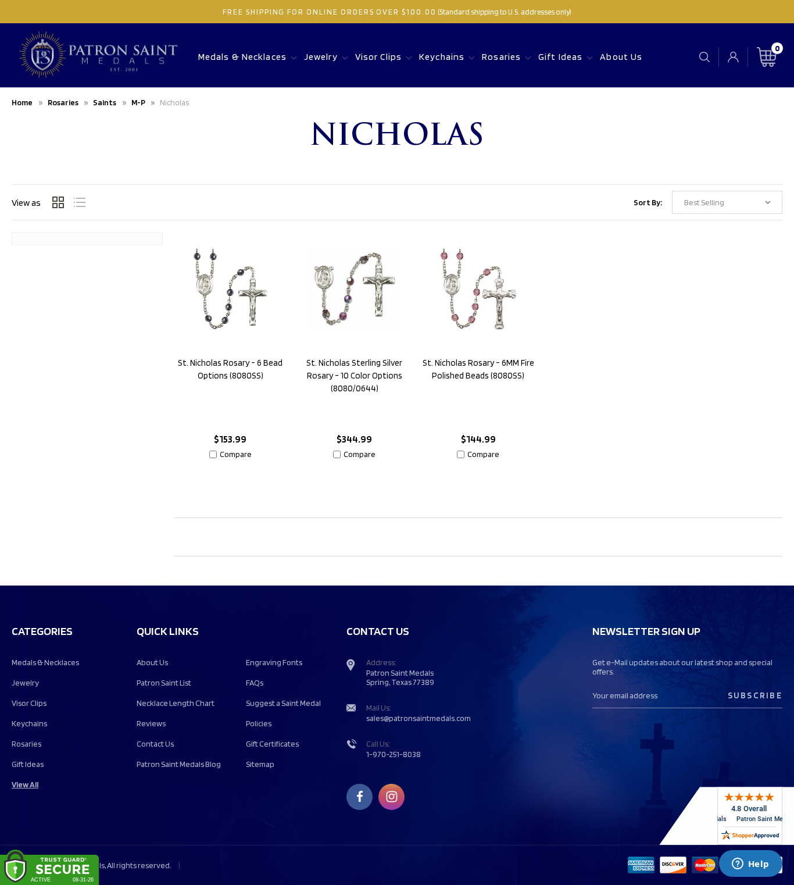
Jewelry (321, 56)
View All (25, 784)
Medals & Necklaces (242, 56)
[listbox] (727, 202)
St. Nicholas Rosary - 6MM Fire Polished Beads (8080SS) (478, 369)
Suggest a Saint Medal (283, 703)
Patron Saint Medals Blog (179, 764)
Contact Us (155, 743)
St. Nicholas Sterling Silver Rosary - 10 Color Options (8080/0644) (354, 376)
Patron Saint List (164, 682)
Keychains (441, 56)
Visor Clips (378, 56)
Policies (258, 723)
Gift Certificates (272, 743)
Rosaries (501, 56)
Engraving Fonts (274, 662)
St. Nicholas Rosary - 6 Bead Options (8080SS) (230, 369)
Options (230, 481)
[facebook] (360, 796)
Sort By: (648, 202)
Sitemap (260, 764)
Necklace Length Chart (175, 703)
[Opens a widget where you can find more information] (750, 864)
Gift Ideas (560, 56)
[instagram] (392, 796)
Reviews (151, 723)
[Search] (704, 56)
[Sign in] (733, 57)
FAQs (254, 682)
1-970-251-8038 (393, 754)
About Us (621, 56)
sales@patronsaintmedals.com (418, 718)
